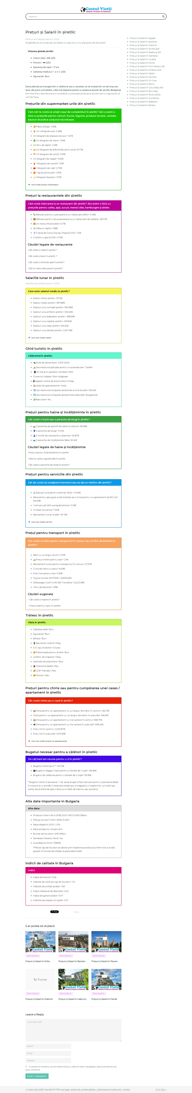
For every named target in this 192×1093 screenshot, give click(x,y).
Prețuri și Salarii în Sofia (37, 961)
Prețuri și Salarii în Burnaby (144, 91)
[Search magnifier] (163, 16)
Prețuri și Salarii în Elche (142, 63)
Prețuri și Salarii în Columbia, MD (146, 87)
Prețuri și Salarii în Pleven (104, 961)
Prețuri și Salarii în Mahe (142, 73)
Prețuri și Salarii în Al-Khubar (145, 49)
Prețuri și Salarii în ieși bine (143, 42)
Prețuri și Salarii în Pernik (104, 999)
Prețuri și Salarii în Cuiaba (143, 59)
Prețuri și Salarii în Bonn (142, 84)
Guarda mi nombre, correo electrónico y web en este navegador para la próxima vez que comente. (71, 1068)
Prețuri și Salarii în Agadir (143, 38)
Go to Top (160, 1089)
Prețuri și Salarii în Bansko (71, 961)
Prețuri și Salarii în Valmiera (144, 56)
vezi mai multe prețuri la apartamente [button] (49, 741)
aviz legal (65, 1089)
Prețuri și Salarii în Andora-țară (145, 70)
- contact (125, 1089)
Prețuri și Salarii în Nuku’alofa (145, 94)
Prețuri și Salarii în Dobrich (39, 999)
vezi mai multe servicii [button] (41, 522)
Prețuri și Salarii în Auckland (144, 98)
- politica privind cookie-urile (108, 1089)
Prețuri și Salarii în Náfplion (144, 101)
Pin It (76, 912)
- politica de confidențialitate (82, 1089)
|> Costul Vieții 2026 (34, 1089)
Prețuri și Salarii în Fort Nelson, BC (147, 66)
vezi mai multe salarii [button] (41, 338)
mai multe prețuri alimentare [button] (44, 185)
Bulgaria (32, 956)
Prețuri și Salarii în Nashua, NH (145, 52)
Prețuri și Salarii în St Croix (143, 80)
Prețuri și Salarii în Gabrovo (72, 999)
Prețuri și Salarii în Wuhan (143, 77)
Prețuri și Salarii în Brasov (143, 105)
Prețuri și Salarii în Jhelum (143, 45)
